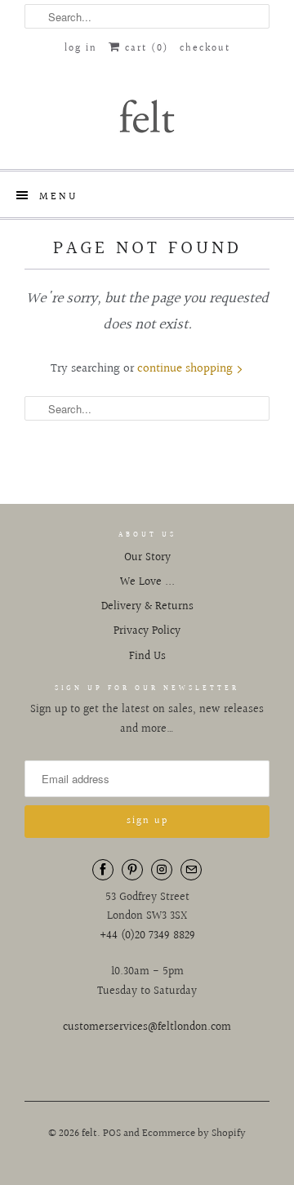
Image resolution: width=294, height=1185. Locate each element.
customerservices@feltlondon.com (147, 1027)
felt (89, 1133)
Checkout (205, 48)
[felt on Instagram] (161, 869)
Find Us (147, 657)
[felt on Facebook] (103, 869)
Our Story (147, 558)
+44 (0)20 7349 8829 (147, 936)
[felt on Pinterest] (132, 869)
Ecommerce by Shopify (194, 1133)
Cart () (144, 48)
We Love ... (147, 582)
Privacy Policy (147, 631)
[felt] (147, 115)
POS (112, 1133)
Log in (81, 48)
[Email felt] (191, 869)
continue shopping (186, 368)
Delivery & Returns (147, 607)
